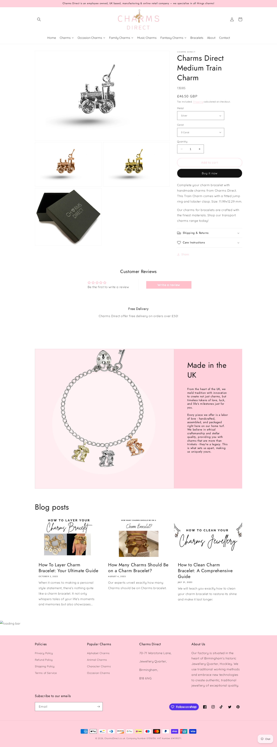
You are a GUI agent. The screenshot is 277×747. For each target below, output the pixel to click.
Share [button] (185, 254)
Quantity (182, 141)
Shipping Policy (45, 666)
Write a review (169, 285)
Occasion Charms (98, 673)
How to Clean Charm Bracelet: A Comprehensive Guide (205, 571)
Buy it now (209, 173)
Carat (180, 124)
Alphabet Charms (98, 653)
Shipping (198, 101)
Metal (180, 108)
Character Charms (99, 666)
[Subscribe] (98, 706)
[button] (39, 19)
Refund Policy (44, 659)
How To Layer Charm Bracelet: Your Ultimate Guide (68, 567)
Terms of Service (46, 673)
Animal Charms (97, 659)
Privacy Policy (44, 653)
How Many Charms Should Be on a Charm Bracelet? (138, 567)
